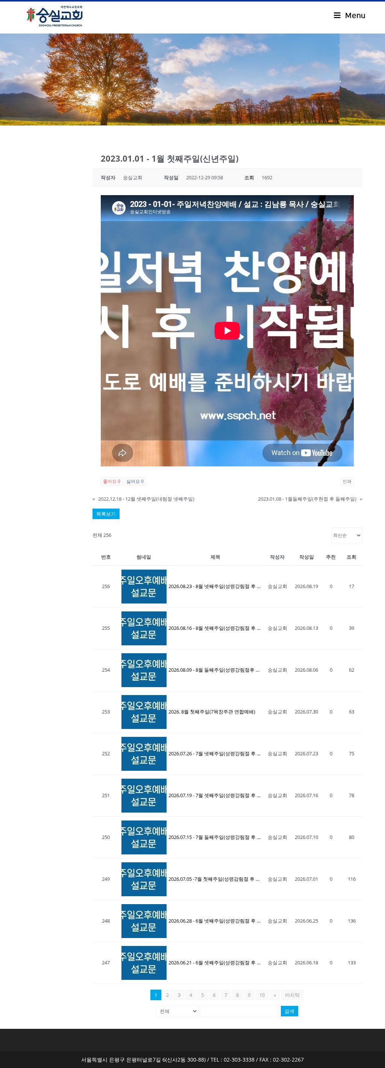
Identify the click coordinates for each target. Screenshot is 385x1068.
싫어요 (135, 481)
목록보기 (106, 513)
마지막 (292, 995)
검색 (289, 1011)
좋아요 (111, 481)
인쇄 (347, 481)
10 (262, 995)
